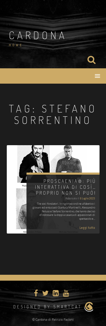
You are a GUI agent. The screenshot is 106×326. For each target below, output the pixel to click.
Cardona (38, 35)
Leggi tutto (87, 227)
